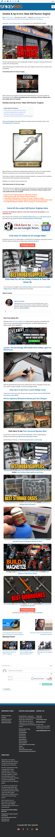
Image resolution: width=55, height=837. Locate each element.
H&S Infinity (18, 604)
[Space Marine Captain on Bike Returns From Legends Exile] (45, 642)
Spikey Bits (5, 23)
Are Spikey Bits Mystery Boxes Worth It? (27, 751)
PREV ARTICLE (6, 628)
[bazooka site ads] (27, 75)
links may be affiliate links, (19, 321)
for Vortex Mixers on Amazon (37, 539)
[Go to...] (53, 6)
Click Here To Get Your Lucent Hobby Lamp (27, 390)
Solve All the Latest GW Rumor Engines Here (27, 208)
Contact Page (39, 716)
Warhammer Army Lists (6, 719)
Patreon (2, 1)
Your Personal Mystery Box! (35, 431)
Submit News (39, 717)
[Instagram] (32, 829)
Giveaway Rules (22, 734)
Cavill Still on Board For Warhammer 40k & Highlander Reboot (41, 633)
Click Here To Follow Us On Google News (27, 235)
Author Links (21, 748)
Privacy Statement (23, 732)
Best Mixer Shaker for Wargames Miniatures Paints (27, 541)
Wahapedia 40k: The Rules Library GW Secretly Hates (9, 814)
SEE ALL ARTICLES (24, 308)
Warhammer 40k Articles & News (20, 19)
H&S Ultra (30, 604)
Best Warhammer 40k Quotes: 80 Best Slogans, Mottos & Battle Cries (26, 652)
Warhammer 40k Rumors (36, 19)
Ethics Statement (22, 737)
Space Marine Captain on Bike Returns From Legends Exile (45, 652)
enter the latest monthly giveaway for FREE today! (27, 218)
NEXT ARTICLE (48, 628)
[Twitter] (5, 311)
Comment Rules (22, 730)
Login (50, 665)
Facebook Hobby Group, (29, 217)
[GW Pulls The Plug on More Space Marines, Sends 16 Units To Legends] (10, 642)
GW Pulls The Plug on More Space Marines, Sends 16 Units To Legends (10, 652)
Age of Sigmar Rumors (40, 17)
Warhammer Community (13, 123)
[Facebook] (23, 829)
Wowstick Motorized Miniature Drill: (14, 470)
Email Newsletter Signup (41, 719)
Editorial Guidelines (23, 741)
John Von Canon (8, 17)
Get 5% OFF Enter (22, 572)
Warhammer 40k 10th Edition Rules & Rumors (20, 196)
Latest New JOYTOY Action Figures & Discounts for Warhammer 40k (28, 200)
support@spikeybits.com (43, 730)
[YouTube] (37, 829)
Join (53, 1)
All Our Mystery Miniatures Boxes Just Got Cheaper (25, 398)
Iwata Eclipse (7, 604)
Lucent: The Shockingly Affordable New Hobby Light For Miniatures (27, 348)
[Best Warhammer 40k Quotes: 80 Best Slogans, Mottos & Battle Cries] (27, 642)
